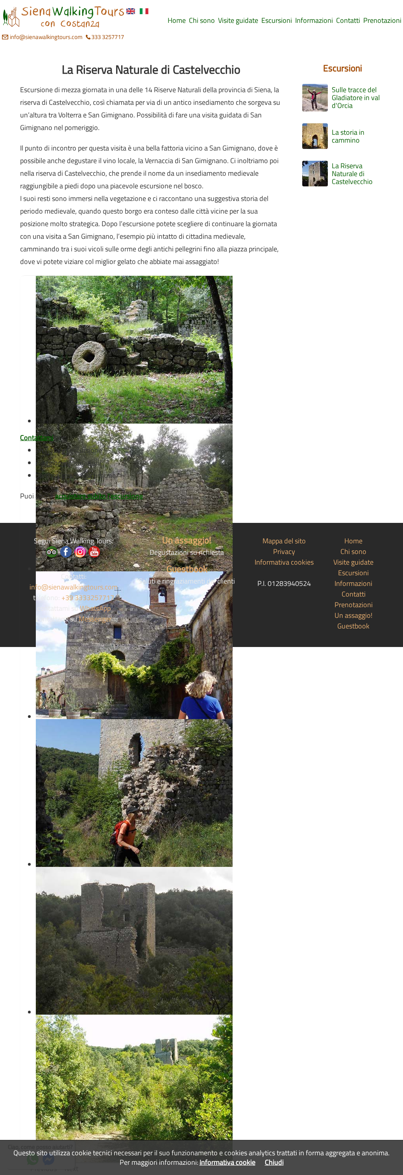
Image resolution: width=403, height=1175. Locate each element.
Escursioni (342, 68)
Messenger (95, 619)
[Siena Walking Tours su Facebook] (66, 552)
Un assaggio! (186, 540)
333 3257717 (107, 36)
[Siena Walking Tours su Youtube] (94, 552)
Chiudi (274, 1162)
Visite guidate (353, 562)
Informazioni (353, 583)
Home (353, 540)
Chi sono (353, 551)
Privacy (284, 551)
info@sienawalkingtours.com (46, 36)
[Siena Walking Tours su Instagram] (80, 552)
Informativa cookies (284, 562)
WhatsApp (95, 608)
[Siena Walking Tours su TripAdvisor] (51, 552)
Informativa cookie (227, 1162)
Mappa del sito (284, 540)
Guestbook (186, 568)
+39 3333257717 (87, 597)
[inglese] (130, 11)
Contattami (37, 437)
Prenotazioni (354, 604)
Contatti (354, 594)
